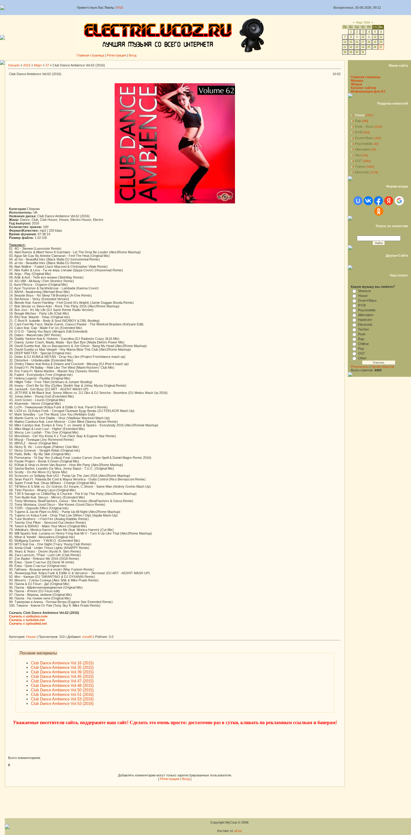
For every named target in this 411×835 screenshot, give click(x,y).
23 (356, 47)
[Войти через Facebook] (378, 200)
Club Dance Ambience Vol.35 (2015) (62, 667)
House (31, 636)
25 (368, 47)
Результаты (360, 366)
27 (380, 47)
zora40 (87, 636)
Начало (14, 65)
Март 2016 (363, 22)
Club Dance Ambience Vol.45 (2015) (62, 676)
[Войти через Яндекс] (388, 200)
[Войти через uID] (358, 200)
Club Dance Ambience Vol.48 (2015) (62, 685)
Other (362, 358)
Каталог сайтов (363, 88)
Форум (356, 84)
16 (356, 42)
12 (374, 36)
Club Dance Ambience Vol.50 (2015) (62, 690)
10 (362, 36)
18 (368, 42)
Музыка (357, 80)
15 (350, 42)
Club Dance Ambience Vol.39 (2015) (62, 672)
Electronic (362, 172)
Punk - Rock (364, 126)
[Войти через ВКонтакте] (368, 200)
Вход (132, 55)
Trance (360, 166)
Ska (358, 155)
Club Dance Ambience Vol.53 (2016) (62, 699)
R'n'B (359, 132)
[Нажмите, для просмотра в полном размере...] (175, 202)
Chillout (363, 344)
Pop (361, 348)
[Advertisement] (118, 632)
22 (350, 47)
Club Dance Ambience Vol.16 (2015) (62, 663)
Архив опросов (382, 366)
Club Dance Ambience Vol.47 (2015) (62, 681)
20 (380, 42)
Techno (363, 329)
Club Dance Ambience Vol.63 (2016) (62, 703)
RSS (119, 7)
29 (350, 52)
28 (344, 52)
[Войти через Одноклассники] (378, 211)
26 (374, 47)
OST (358, 161)
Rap (358, 121)
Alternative (362, 149)
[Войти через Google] (399, 201)
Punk (362, 334)
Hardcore (365, 320)
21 (344, 47)
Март (38, 65)
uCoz (238, 831)
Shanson (364, 291)
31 (362, 52)
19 (374, 42)
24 (362, 47)
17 (362, 42)
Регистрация (116, 55)
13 (380, 36)
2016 (26, 65)
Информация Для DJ (368, 91)
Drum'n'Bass (364, 138)
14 (344, 42)
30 (356, 52)
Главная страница (90, 55)
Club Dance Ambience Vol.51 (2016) (62, 694)
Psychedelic (364, 143)
